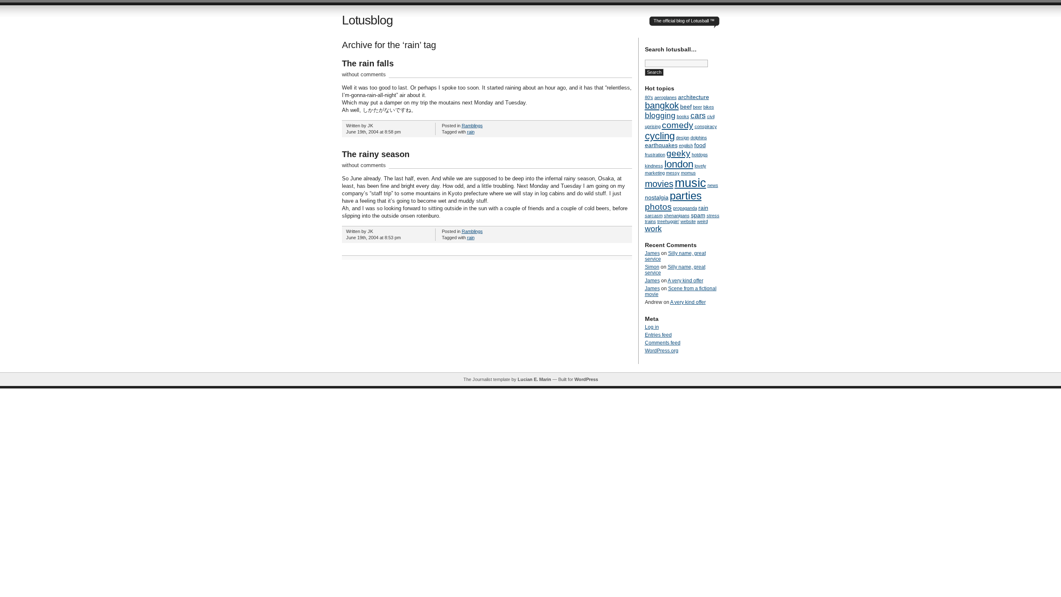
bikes (708, 106)
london (678, 164)
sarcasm (654, 215)
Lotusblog (367, 20)
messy (673, 172)
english (686, 145)
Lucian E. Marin (534, 379)
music (690, 182)
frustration (655, 154)
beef (686, 106)
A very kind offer (685, 281)
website (688, 221)
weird (702, 221)
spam (698, 215)
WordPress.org (661, 351)
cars (698, 115)
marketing (655, 172)
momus (688, 172)
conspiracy (706, 126)
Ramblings (472, 125)
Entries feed (658, 335)
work (653, 228)
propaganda (685, 208)
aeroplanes (665, 97)
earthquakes (661, 145)
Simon (652, 267)
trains (650, 221)
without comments (364, 74)
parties (686, 195)
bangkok (662, 105)
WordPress (586, 379)
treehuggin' (668, 221)
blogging (660, 115)
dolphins (698, 137)
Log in (652, 327)
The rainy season (375, 154)
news (712, 185)
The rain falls (368, 63)
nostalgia (657, 197)
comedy (677, 125)
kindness (654, 165)
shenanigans (677, 215)
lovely (700, 165)
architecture (693, 97)
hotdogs (700, 154)
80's (649, 97)
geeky (678, 153)
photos (658, 206)
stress (713, 215)
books (683, 116)
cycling (660, 135)
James (652, 253)
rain (471, 131)
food (700, 145)
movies (659, 184)
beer (697, 106)
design (682, 137)
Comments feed (663, 343)
